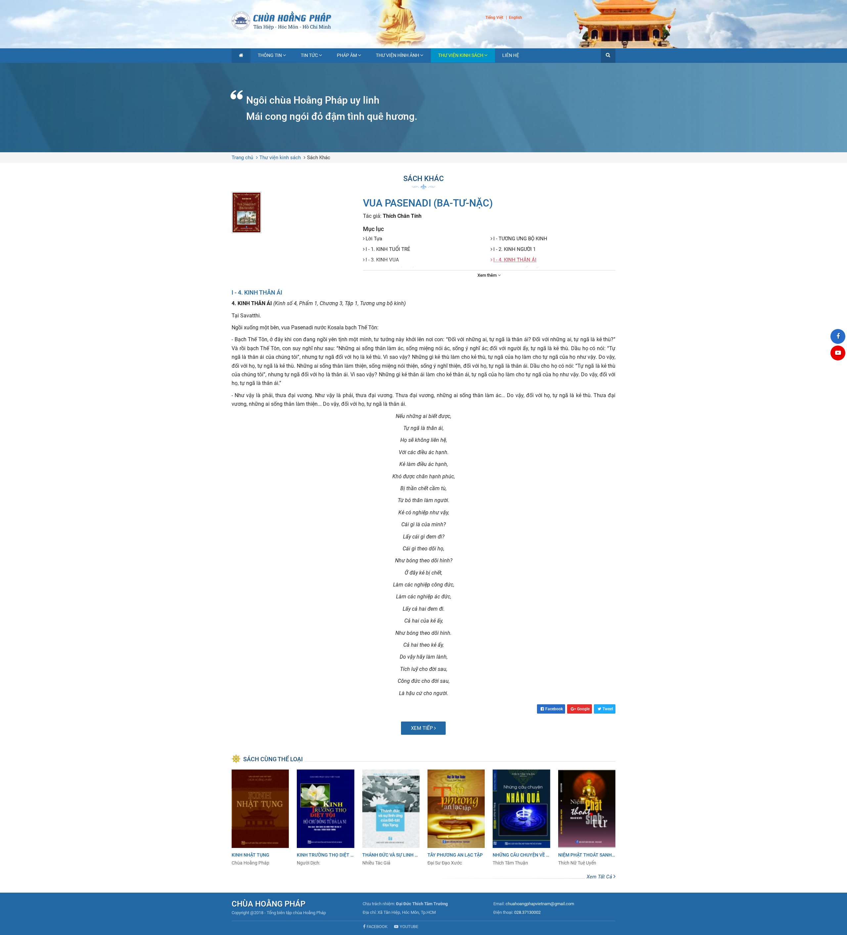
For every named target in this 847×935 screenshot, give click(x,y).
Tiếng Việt (494, 17)
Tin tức (309, 55)
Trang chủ (242, 158)
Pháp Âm (347, 55)
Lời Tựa (374, 239)
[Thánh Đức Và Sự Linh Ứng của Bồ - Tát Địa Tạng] (391, 818)
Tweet (607, 709)
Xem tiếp (422, 728)
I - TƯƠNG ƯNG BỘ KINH (520, 239)
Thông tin (270, 55)
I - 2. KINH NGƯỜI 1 (514, 249)
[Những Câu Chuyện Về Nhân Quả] (521, 818)
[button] (608, 55)
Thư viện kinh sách (460, 55)
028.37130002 (527, 912)
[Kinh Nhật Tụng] (260, 818)
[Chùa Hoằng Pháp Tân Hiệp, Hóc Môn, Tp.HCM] (423, 20)
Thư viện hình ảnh (397, 55)
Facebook (554, 709)
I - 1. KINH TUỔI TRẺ (388, 249)
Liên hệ (510, 55)
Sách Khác (318, 158)
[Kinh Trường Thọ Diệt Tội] (325, 818)
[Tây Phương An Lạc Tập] (456, 818)
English (515, 18)
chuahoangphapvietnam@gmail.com (540, 903)
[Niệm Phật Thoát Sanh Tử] (586, 818)
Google (583, 709)
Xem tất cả (600, 877)
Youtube (409, 926)
